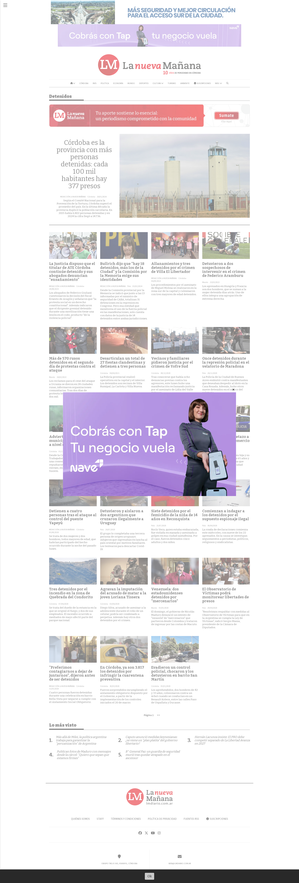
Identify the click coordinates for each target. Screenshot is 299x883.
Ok (149, 876)
